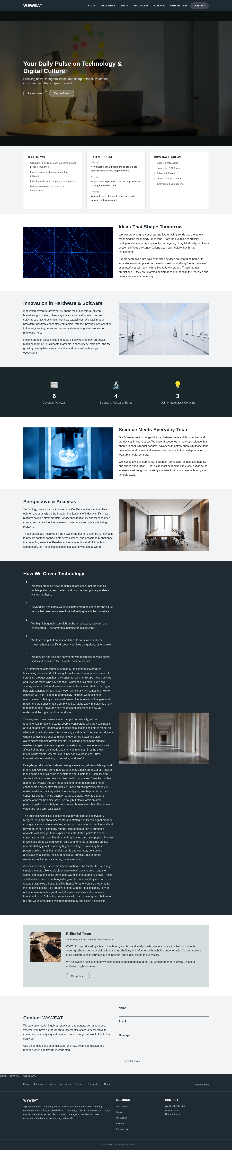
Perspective (178, 5)
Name (122, 1008)
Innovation (141, 5)
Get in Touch (78, 976)
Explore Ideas (61, 93)
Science (159, 5)
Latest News (35, 93)
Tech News (108, 5)
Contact (200, 5)
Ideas (124, 5)
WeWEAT (32, 5)
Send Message (132, 1061)
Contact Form (172, 1114)
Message (124, 1035)
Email (122, 1021)
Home (91, 5)
